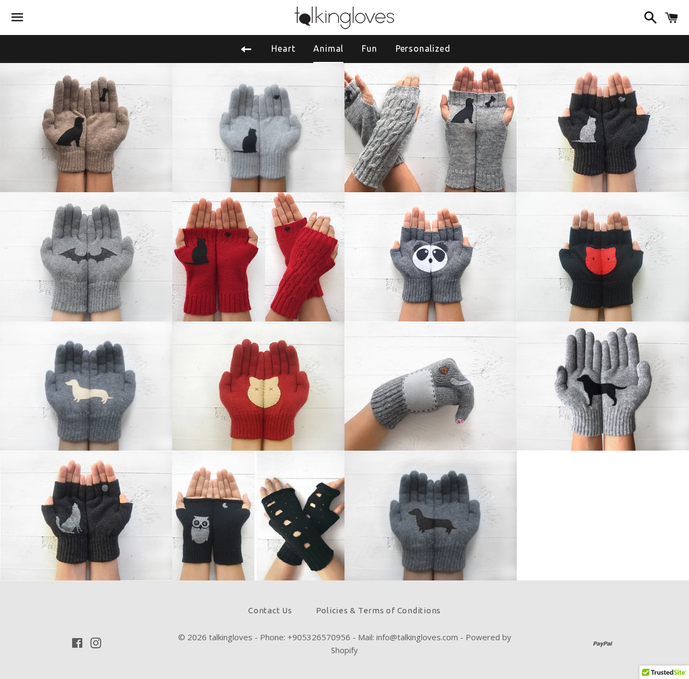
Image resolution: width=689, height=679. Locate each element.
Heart (283, 48)
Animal (328, 48)
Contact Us (270, 610)
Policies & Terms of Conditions (378, 610)
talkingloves (230, 637)
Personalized (423, 48)
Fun (369, 48)
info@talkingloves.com (417, 637)
